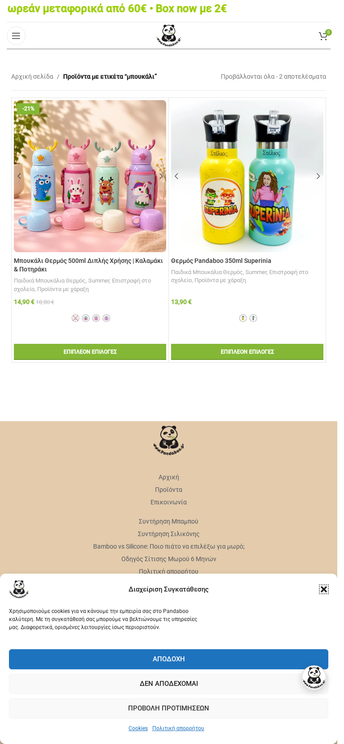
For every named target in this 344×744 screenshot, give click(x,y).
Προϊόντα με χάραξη (63, 289)
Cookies (138, 728)
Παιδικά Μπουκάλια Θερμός (50, 280)
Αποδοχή (169, 659)
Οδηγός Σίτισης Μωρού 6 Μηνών (168, 558)
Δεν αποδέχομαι (169, 684)
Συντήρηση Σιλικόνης (169, 533)
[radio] (75, 318)
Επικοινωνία (168, 502)
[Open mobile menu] (16, 36)
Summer (98, 280)
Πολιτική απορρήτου (178, 728)
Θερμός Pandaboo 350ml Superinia (221, 260)
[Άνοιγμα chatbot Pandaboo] (314, 677)
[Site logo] (168, 34)
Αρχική (169, 477)
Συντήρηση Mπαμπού (168, 521)
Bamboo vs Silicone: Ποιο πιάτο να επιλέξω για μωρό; (169, 546)
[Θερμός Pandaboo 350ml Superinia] (247, 176)
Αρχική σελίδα (32, 76)
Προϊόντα (168, 489)
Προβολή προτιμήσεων (168, 708)
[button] (323, 589)
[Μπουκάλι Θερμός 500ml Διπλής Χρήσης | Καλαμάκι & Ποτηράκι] (90, 176)
